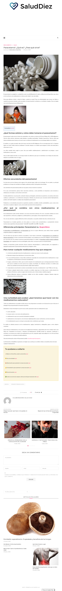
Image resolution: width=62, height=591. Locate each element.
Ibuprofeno (44, 227)
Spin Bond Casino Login (39, 544)
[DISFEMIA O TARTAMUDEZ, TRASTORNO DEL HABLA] (45, 429)
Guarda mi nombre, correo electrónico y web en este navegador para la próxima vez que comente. (31, 475)
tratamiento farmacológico (17, 384)
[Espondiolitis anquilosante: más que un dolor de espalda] (45, 556)
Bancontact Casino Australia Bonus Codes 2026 (15, 549)
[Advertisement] (31, 22)
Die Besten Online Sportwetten (12, 544)
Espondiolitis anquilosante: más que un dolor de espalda (45, 567)
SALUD (15, 45)
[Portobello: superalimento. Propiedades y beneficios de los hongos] (31, 519)
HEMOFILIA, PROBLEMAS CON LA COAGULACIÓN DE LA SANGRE (17, 440)
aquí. (27, 353)
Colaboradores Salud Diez (15, 49)
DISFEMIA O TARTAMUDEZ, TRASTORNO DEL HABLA (45, 440)
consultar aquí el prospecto (34, 338)
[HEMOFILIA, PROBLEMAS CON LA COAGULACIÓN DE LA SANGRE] (17, 429)
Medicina (7, 384)
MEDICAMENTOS (7, 45)
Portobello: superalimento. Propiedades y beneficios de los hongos (27, 539)
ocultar (12, 128)
